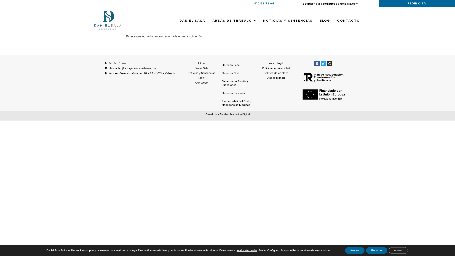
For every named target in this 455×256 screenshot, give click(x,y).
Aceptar (354, 250)
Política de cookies (276, 73)
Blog (325, 20)
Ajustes (398, 250)
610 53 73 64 (264, 3)
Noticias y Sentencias (287, 20)
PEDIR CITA (417, 3)
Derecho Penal (231, 65)
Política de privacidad (276, 68)
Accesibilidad (276, 77)
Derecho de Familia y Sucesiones (235, 83)
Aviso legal (276, 63)
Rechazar (376, 250)
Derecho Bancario (233, 93)
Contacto (348, 20)
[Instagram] (329, 63)
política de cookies (246, 250)
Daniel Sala (192, 20)
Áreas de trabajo (232, 20)
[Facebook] (317, 63)
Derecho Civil (230, 73)
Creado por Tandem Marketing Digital (227, 114)
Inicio (201, 63)
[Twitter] (323, 63)
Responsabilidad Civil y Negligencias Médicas (236, 103)
